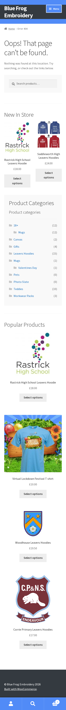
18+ (16, 225)
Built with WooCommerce (20, 689)
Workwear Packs (24, 296)
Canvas (18, 239)
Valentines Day (27, 268)
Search (33, 704)
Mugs (21, 232)
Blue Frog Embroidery (18, 12)
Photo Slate (21, 282)
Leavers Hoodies (24, 253)
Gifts (16, 246)
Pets (16, 274)
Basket (51, 700)
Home (11, 28)
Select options (17, 181)
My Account (11, 704)
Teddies (18, 289)
